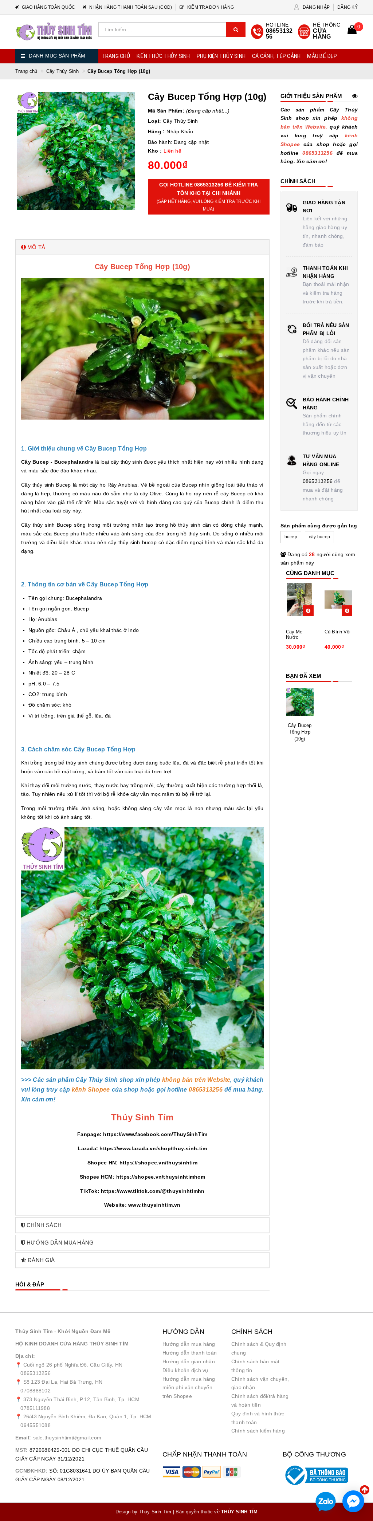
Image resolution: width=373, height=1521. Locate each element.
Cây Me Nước (294, 634)
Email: (23, 1438)
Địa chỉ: (25, 1356)
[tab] (142, 247)
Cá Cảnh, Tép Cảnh (276, 56)
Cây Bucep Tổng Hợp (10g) (299, 732)
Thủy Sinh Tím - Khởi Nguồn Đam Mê (62, 1331)
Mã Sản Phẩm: (166, 111)
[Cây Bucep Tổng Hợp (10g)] (300, 702)
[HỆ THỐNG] (319, 32)
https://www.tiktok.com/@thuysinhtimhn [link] (152, 1191)
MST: (21, 1450)
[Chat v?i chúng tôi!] (353, 1501)
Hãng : (156, 131)
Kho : (155, 151)
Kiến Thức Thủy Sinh (163, 56)
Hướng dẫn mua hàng (188, 1344)
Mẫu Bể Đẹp (322, 56)
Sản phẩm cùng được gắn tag (318, 525)
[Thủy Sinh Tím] (54, 31)
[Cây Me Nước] (300, 599)
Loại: (154, 121)
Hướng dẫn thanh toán (189, 1353)
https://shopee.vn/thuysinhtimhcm (160, 1177)
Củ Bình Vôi (337, 631)
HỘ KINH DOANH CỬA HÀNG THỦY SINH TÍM (72, 1344)
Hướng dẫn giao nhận (188, 1361)
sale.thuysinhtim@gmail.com (67, 1438)
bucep (290, 536)
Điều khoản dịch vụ (185, 1370)
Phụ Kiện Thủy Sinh (221, 56)
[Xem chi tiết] (308, 610)
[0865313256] (272, 32)
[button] (142, 247)
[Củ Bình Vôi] (339, 599)
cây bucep (319, 536)
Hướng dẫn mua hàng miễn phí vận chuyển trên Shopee (188, 1387)
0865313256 (318, 481)
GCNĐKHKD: (31, 1471)
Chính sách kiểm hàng (258, 1431)
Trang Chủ (116, 56)
